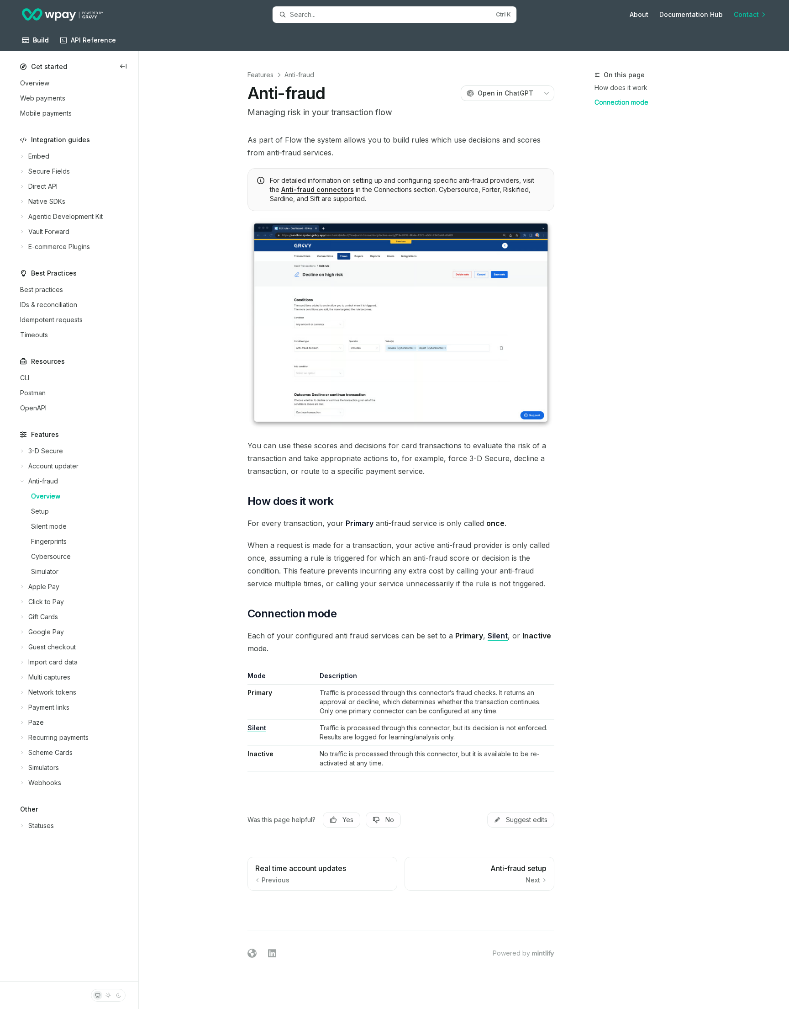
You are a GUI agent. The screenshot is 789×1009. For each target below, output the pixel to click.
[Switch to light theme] (108, 995)
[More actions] (546, 93)
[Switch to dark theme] (118, 995)
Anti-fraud (299, 75)
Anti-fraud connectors (317, 189)
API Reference (93, 40)
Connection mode (621, 102)
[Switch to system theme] (97, 995)
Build (41, 40)
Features (260, 75)
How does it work (620, 87)
